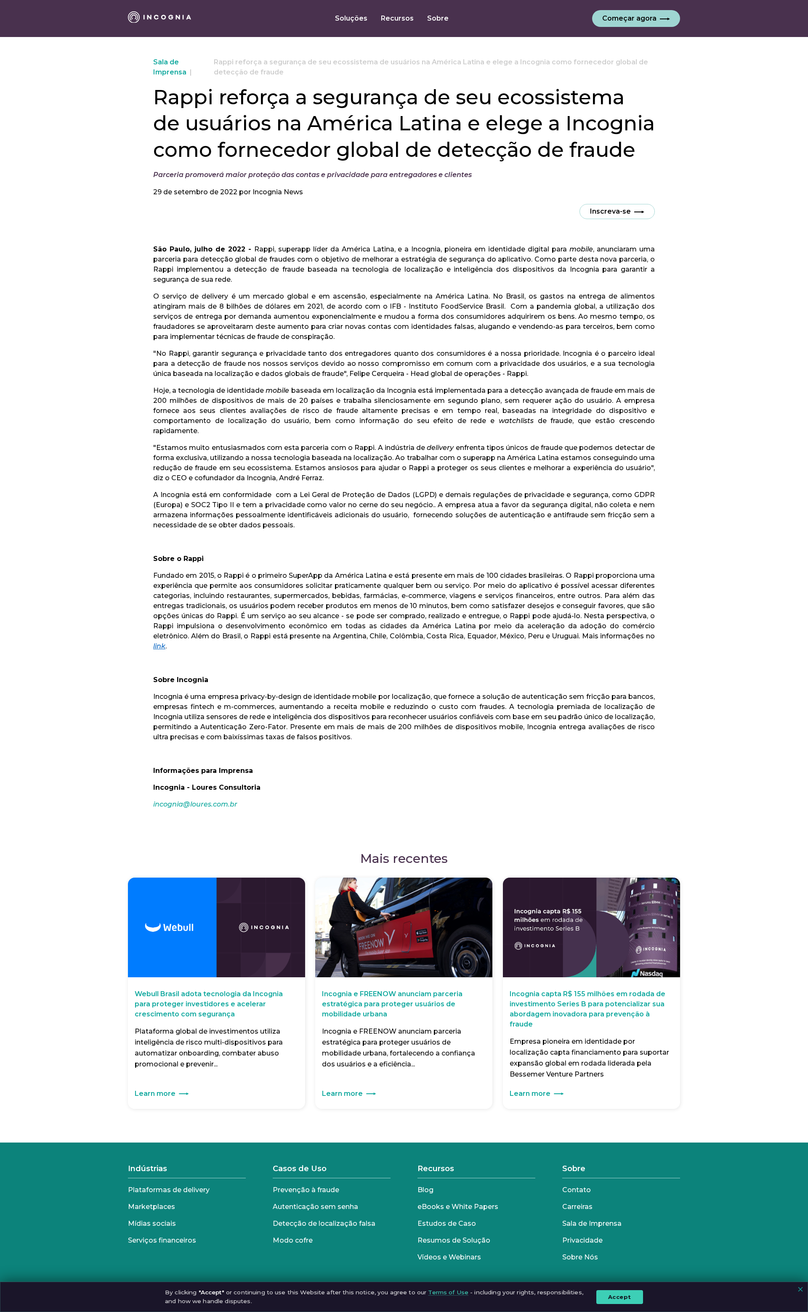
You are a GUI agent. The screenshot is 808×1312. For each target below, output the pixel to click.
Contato (576, 1190)
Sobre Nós (580, 1257)
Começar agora (629, 18)
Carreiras (577, 1207)
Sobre (573, 1168)
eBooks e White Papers (457, 1207)
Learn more (155, 1094)
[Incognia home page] (159, 18)
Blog (425, 1190)
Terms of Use (448, 1292)
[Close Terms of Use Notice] (800, 1289)
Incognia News (277, 192)
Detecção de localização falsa (324, 1223)
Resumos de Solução (453, 1240)
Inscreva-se (610, 211)
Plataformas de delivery (169, 1190)
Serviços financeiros (162, 1240)
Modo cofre (293, 1240)
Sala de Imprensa (592, 1223)
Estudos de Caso (446, 1223)
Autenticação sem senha (315, 1207)
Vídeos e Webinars (449, 1257)
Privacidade (582, 1240)
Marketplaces (151, 1207)
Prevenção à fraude (306, 1190)
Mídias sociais (152, 1223)
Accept (619, 1296)
